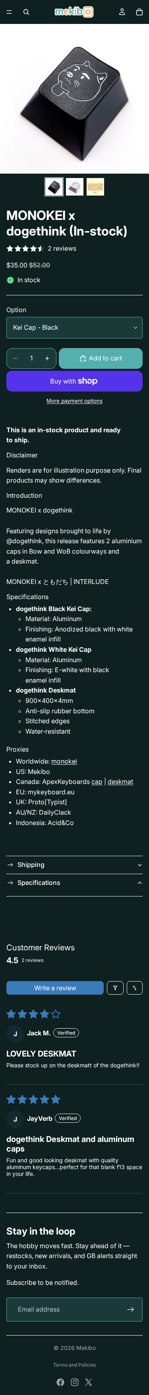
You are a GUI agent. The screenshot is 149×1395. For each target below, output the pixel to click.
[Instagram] (74, 1382)
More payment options (74, 401)
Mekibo (86, 1347)
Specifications (38, 882)
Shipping (31, 865)
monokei (64, 761)
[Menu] (9, 12)
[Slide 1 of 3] (54, 187)
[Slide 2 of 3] (74, 187)
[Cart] (139, 12)
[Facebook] (60, 1382)
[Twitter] (88, 1382)
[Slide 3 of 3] (95, 187)
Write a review (55, 988)
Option (16, 310)
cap (97, 782)
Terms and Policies (74, 1365)
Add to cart (105, 358)
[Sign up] (130, 1309)
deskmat (120, 782)
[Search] (26, 12)
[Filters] (115, 988)
